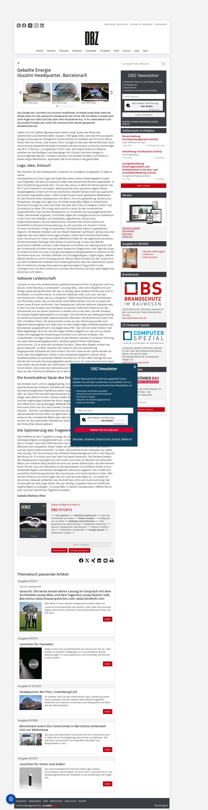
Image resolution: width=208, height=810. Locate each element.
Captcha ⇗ (120, 424)
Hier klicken (107, 420)
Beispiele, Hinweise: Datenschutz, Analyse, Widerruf (102, 439)
